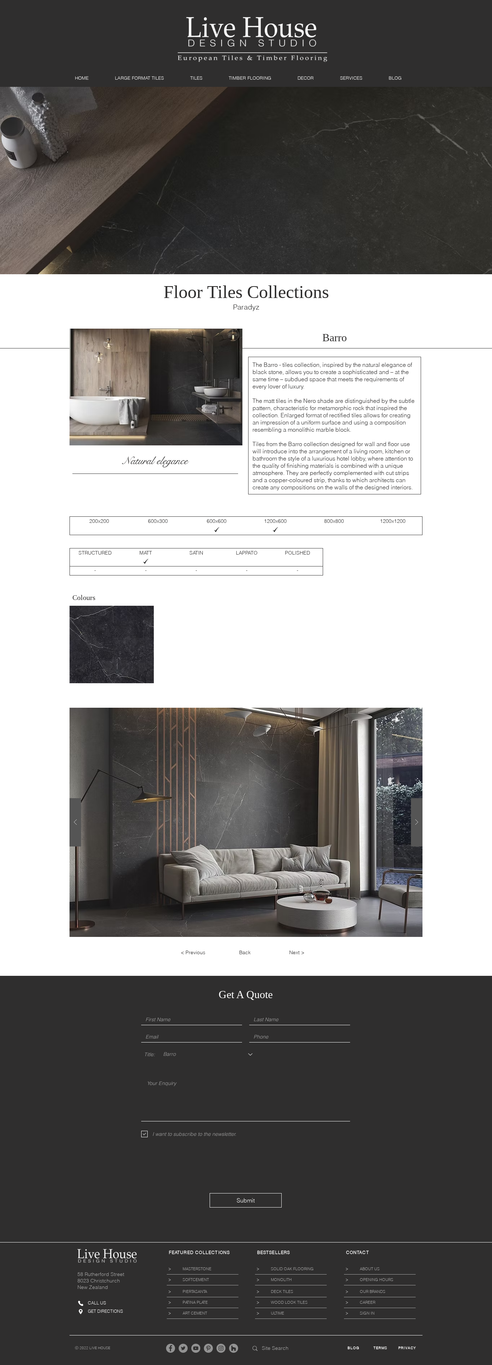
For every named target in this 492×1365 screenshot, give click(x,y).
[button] (147, 78)
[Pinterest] (208, 1348)
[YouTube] (195, 1348)
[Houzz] (233, 1348)
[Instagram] (220, 1348)
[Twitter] (183, 1348)
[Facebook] (170, 1348)
